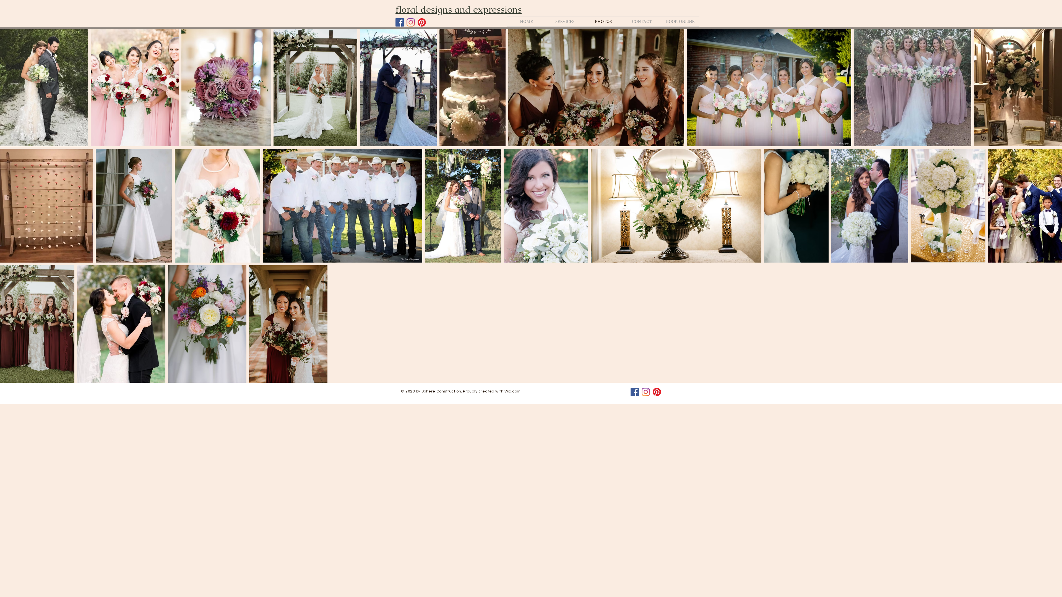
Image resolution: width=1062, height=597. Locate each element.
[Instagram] (411, 22)
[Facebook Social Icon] (399, 22)
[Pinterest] (422, 22)
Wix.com (512, 391)
